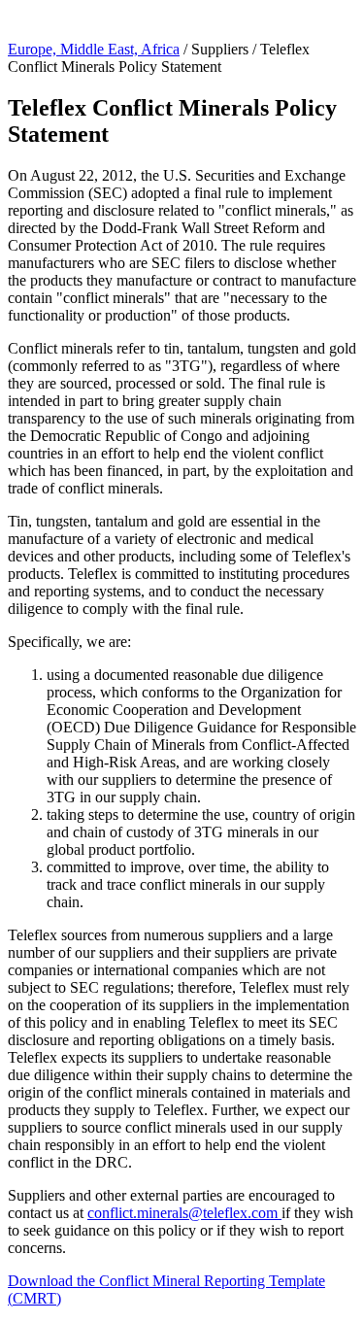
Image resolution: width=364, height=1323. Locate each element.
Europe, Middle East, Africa (94, 49)
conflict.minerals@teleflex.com (184, 1212)
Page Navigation (59, 16)
